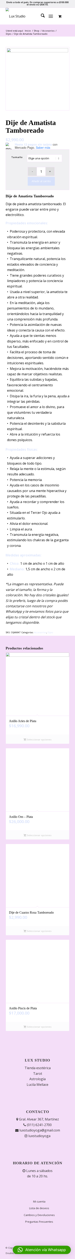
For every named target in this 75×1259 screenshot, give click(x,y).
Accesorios (40, 632)
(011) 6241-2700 (39, 1125)
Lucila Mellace (37, 1084)
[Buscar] (41, 16)
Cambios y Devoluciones (39, 1215)
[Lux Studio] (31, 16)
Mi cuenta (39, 1201)
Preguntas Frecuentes (39, 1221)
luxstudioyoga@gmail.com (39, 1130)
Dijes (50, 632)
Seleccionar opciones (38, 739)
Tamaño (17, 157)
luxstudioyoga (39, 1136)
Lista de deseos (39, 1208)
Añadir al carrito (41, 181)
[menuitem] (41, 16)
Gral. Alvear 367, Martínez (38, 1119)
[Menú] (51, 16)
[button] (42, 1250)
